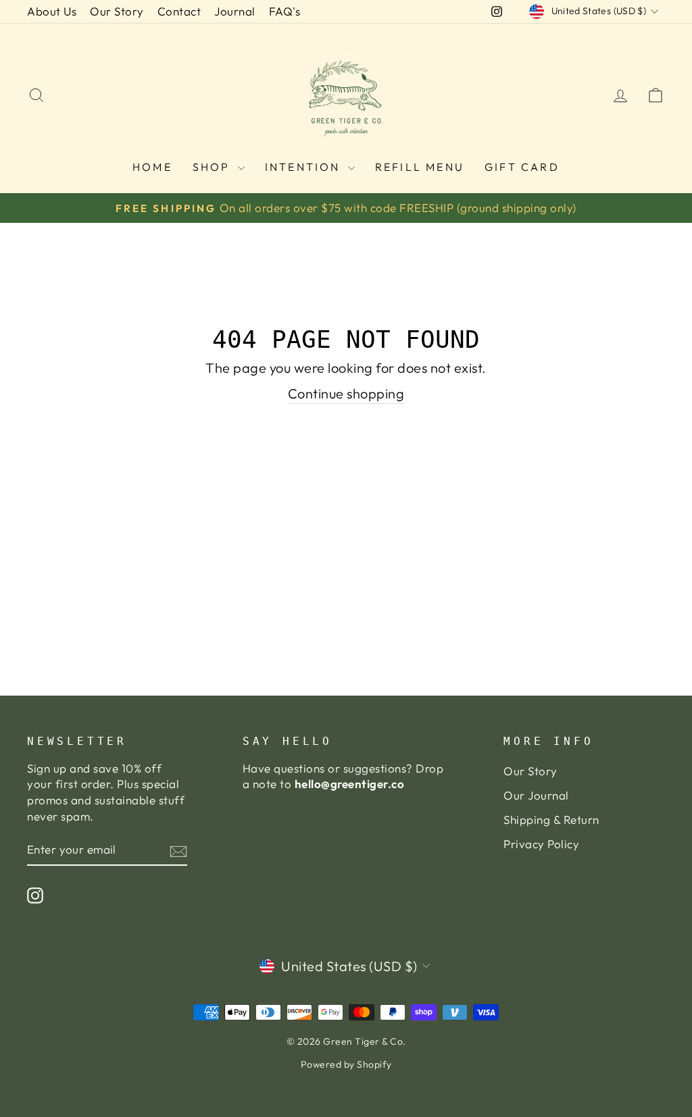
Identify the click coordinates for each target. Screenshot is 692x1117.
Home (152, 167)
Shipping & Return (551, 819)
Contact (179, 11)
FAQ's (285, 11)
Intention (305, 167)
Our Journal (536, 795)
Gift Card (522, 167)
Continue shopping (346, 393)
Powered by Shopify (346, 1064)
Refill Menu (419, 167)
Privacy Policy (541, 844)
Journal (234, 11)
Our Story (117, 11)
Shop (213, 167)
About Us (51, 11)
